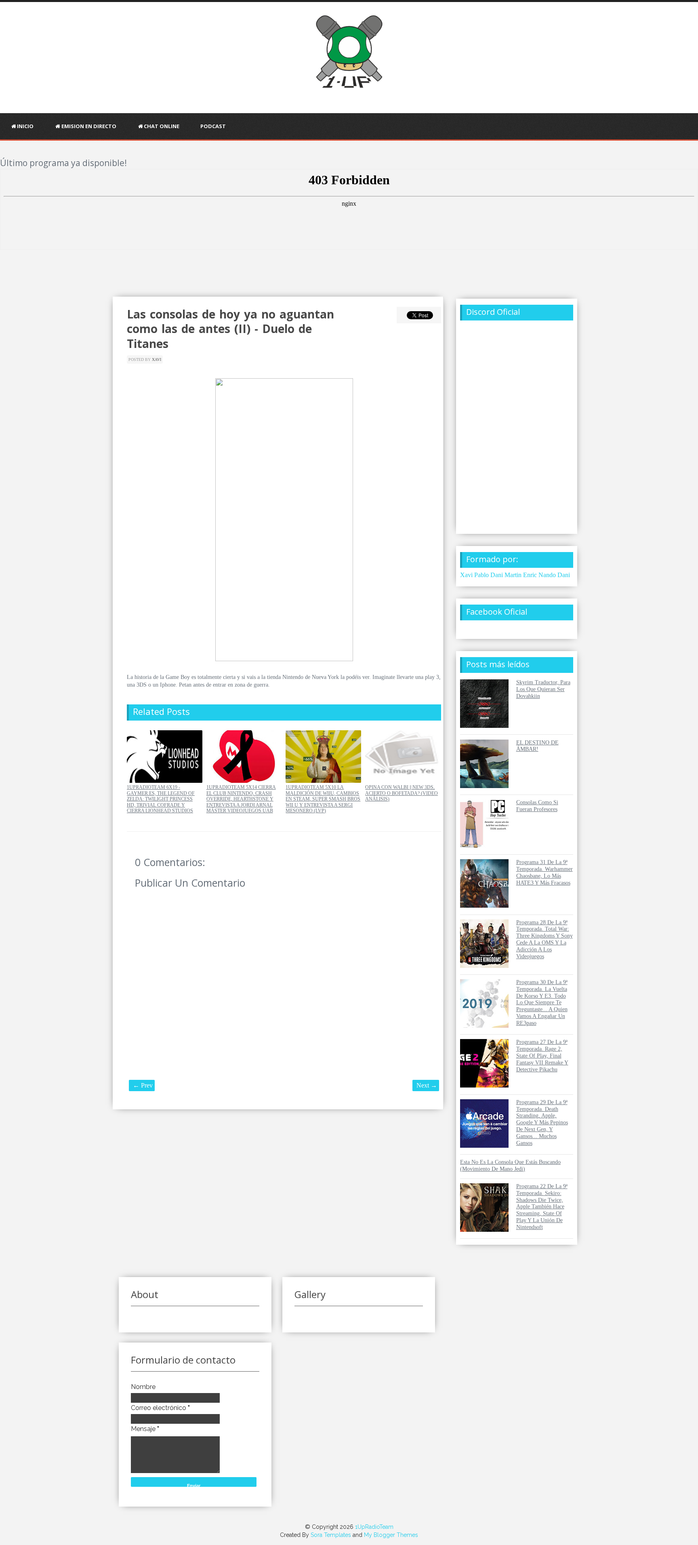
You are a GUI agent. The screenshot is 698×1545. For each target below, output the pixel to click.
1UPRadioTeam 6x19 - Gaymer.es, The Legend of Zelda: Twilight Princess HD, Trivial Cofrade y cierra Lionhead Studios (161, 799)
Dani (563, 574)
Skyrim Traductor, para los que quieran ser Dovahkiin (543, 689)
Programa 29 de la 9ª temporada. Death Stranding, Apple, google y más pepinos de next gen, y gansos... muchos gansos (542, 1122)
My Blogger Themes (391, 1535)
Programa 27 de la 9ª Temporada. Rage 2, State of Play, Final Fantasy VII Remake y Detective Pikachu (542, 1055)
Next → (426, 1085)
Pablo (481, 574)
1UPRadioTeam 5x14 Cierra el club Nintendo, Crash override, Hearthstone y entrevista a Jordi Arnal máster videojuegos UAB (241, 799)
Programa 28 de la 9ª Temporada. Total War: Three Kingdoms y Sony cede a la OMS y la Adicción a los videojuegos (544, 939)
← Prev (143, 1085)
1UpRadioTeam (374, 1527)
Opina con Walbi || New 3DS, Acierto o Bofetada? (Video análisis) (401, 793)
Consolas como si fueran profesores (537, 805)
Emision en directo (88, 126)
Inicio (25, 126)
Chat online (161, 126)
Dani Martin (505, 574)
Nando (547, 574)
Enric (530, 574)
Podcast (213, 126)
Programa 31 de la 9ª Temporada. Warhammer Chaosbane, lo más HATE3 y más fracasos (544, 872)
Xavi (156, 359)
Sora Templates (331, 1535)
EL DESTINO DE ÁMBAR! (537, 746)
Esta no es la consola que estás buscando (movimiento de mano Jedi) (510, 1165)
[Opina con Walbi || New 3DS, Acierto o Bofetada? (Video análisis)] (403, 781)
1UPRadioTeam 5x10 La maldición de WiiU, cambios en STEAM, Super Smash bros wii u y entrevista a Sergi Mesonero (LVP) (323, 799)
